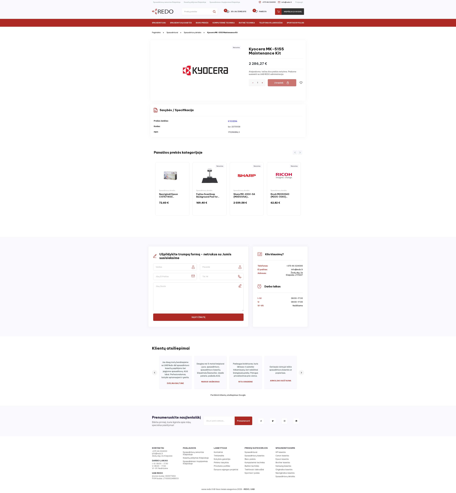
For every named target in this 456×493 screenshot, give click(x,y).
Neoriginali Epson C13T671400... (168, 195)
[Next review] (301, 372)
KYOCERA (232, 121)
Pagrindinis (156, 32)
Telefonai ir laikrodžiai (271, 23)
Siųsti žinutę (198, 317)
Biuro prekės (202, 23)
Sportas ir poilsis (295, 23)
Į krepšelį (278, 83)
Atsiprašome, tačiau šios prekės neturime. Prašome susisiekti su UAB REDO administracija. (272, 72)
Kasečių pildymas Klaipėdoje (195, 2)
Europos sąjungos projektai (226, 469)
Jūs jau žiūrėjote (236, 11)
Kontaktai (218, 452)
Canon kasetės (282, 455)
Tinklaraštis (219, 455)
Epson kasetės (282, 459)
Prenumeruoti (243, 421)
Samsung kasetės (283, 466)
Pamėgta (260, 11)
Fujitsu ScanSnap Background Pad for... (207, 195)
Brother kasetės (283, 462)
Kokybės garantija (222, 459)
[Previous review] (154, 372)
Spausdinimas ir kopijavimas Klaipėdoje (225, 2)
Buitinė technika (247, 23)
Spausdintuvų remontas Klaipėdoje (166, 2)
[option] (172, 188)
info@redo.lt (286, 2)
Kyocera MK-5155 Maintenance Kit (222, 32)
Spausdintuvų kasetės (181, 23)
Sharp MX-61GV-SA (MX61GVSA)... (244, 195)
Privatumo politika (222, 466)
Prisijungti (299, 2)
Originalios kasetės (284, 469)
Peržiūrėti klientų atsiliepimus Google (228, 395)
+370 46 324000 (269, 2)
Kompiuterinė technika (224, 23)
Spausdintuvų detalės (192, 32)
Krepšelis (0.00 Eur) (293, 12)
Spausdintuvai (159, 23)
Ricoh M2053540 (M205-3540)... (280, 195)
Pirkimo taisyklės (221, 462)
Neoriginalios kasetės (285, 473)
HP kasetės (281, 452)
